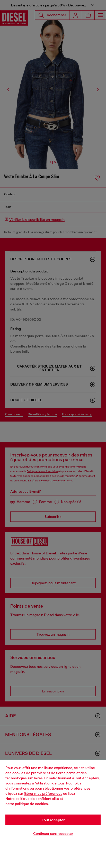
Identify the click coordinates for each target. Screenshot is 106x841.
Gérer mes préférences (43, 793)
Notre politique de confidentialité (32, 799)
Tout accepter (53, 820)
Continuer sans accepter (53, 833)
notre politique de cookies (26, 804)
